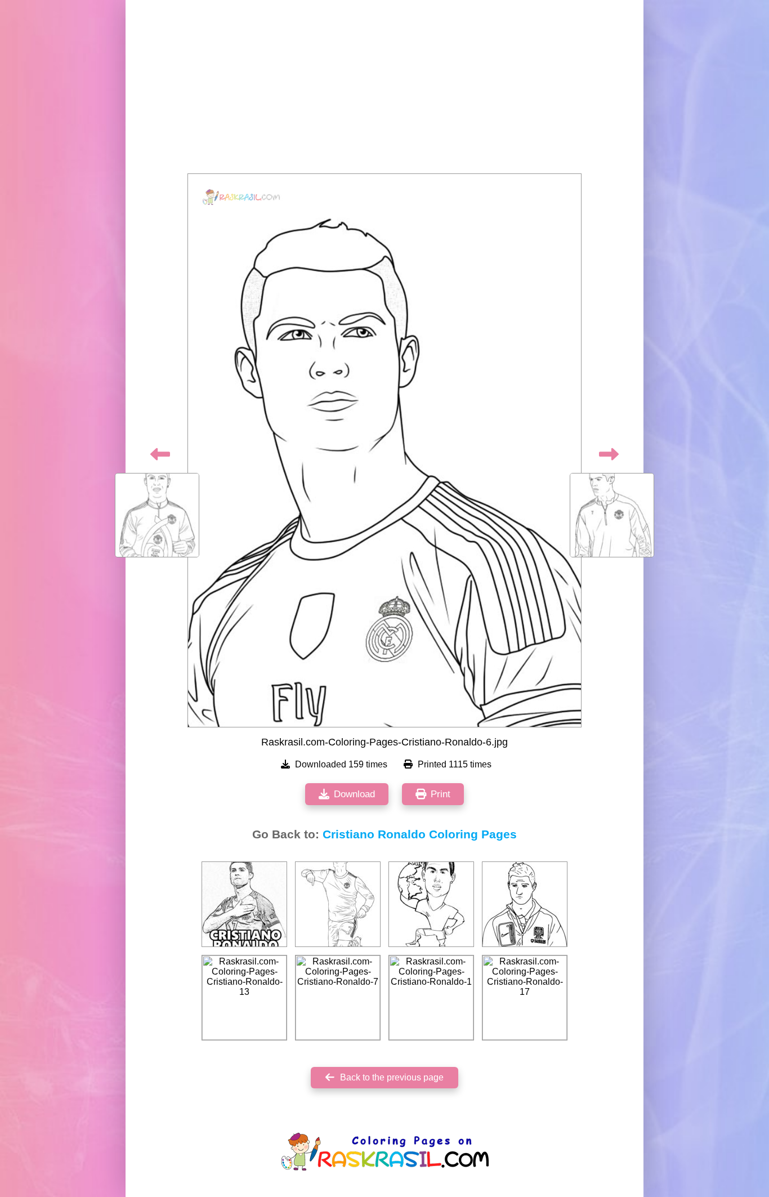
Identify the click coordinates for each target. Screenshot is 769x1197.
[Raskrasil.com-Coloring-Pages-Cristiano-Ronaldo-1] (244, 904)
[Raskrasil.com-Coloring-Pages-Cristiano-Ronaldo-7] (338, 997)
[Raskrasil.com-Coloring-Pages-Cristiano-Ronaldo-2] (431, 904)
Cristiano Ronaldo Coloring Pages (420, 834)
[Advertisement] (384, 90)
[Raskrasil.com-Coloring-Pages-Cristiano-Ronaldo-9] (338, 904)
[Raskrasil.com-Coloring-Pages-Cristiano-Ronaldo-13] (244, 997)
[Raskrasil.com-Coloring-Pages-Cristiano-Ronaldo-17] (524, 997)
